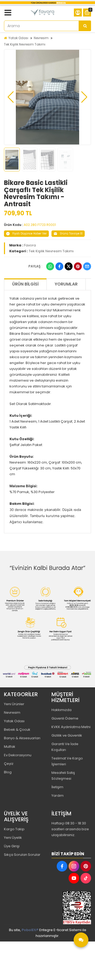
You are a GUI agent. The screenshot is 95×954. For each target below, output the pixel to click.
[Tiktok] (85, 878)
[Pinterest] (78, 266)
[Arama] (85, 25)
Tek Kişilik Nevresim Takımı (24, 44)
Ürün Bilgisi (25, 284)
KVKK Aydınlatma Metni (71, 726)
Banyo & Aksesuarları (22, 738)
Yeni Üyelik (13, 837)
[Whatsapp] (50, 266)
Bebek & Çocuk (17, 729)
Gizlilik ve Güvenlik (66, 735)
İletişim (57, 787)
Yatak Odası (18, 38)
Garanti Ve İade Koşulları (64, 746)
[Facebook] (59, 266)
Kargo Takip (14, 829)
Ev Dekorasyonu (17, 755)
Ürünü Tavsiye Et (71, 234)
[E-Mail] (87, 266)
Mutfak (9, 746)
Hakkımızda (61, 709)
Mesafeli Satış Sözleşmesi (63, 775)
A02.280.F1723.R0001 (40, 224)
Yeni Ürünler (14, 704)
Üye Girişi (12, 846)
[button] (10, 97)
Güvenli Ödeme (64, 718)
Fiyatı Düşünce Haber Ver (29, 234)
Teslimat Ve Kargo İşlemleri (67, 761)
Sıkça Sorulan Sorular (22, 854)
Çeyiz (8, 763)
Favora (30, 245)
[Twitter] (69, 266)
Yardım (57, 795)
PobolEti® (30, 929)
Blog (8, 772)
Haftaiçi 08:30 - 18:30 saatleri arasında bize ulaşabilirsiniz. (70, 829)
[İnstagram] (74, 866)
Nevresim (41, 38)
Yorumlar (66, 284)
